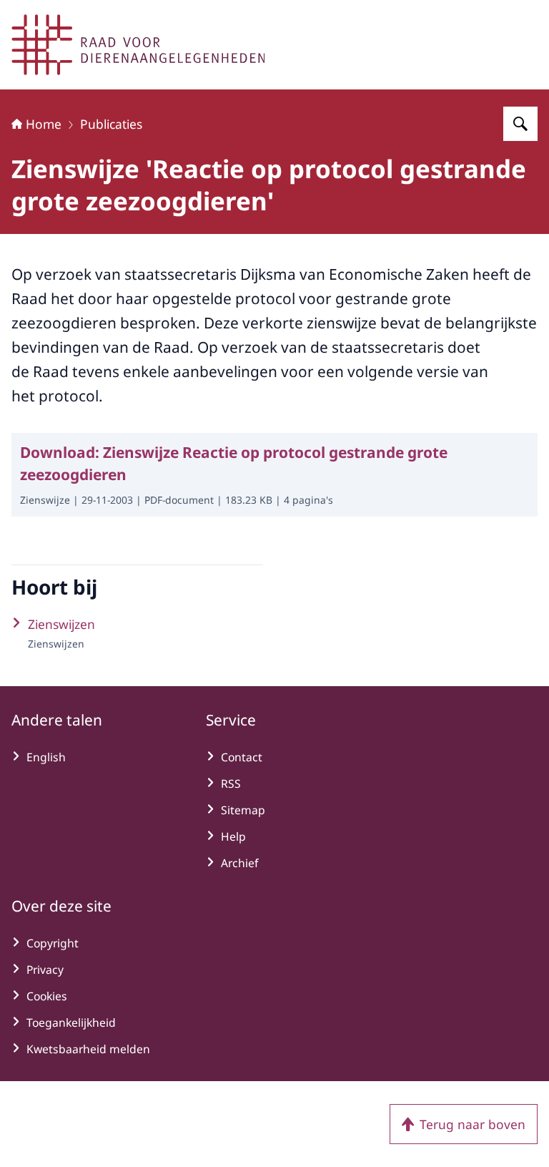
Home (43, 123)
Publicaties (111, 123)
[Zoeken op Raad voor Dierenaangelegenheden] (520, 124)
